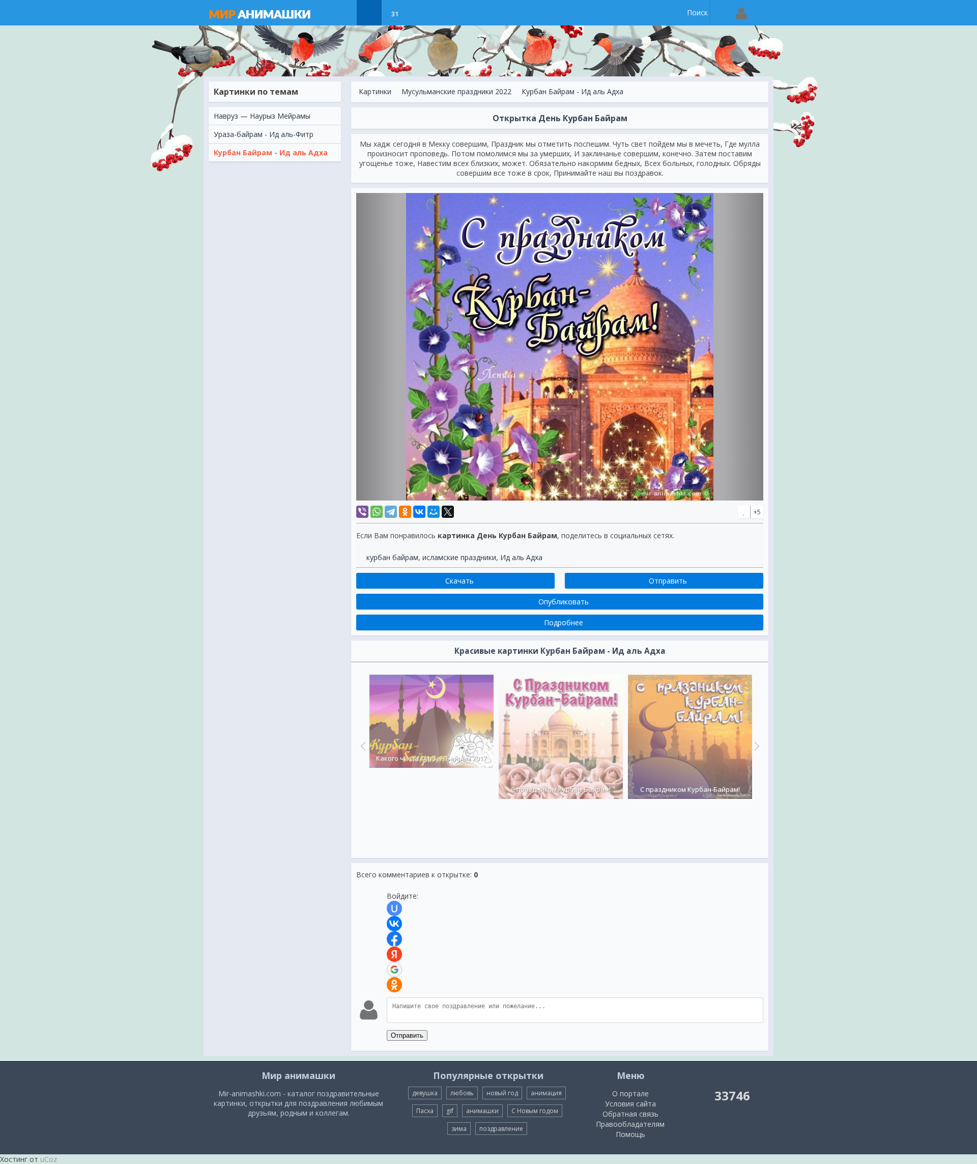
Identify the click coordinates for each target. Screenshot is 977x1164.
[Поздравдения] (420, 12)
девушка (425, 1093)
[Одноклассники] (405, 512)
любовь (462, 1093)
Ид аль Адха (521, 557)
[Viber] (362, 512)
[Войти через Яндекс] (394, 954)
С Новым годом (534, 1110)
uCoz (48, 1159)
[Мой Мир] (433, 512)
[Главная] (270, 12)
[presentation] (361, 746)
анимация (546, 1093)
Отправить (407, 1035)
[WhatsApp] (376, 512)
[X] (448, 512)
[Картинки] (369, 12)
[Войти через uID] (394, 908)
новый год (502, 1093)
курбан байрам (392, 557)
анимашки (482, 1110)
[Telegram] (391, 512)
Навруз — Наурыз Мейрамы (262, 116)
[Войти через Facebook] (394, 939)
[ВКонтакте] (419, 512)
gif (449, 1110)
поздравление (501, 1128)
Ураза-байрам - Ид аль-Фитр (263, 134)
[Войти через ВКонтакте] (394, 923)
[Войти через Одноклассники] (394, 984)
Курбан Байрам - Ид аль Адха (271, 152)
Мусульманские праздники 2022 (456, 91)
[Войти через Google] (394, 969)
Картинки (375, 91)
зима (459, 1128)
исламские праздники (459, 557)
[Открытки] (343, 12)
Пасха (425, 1110)
